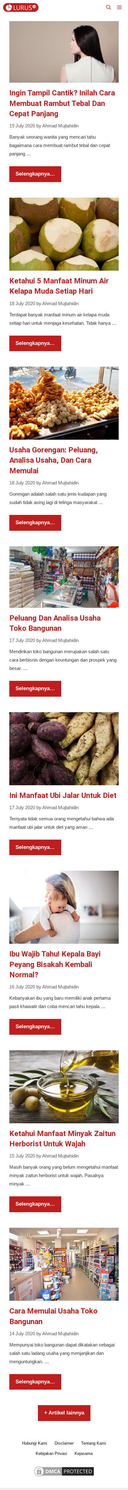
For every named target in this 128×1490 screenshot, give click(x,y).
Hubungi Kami (34, 1443)
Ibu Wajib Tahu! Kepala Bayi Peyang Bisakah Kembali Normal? (55, 964)
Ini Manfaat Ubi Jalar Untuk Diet (63, 795)
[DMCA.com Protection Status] (64, 1476)
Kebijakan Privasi (51, 1453)
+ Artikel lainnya (64, 1413)
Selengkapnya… (35, 174)
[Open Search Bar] (108, 7)
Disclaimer (64, 1443)
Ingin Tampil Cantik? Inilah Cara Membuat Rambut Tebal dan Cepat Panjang (62, 103)
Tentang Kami (93, 1443)
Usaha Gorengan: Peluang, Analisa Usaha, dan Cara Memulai (53, 460)
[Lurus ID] (22, 7)
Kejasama (84, 1453)
